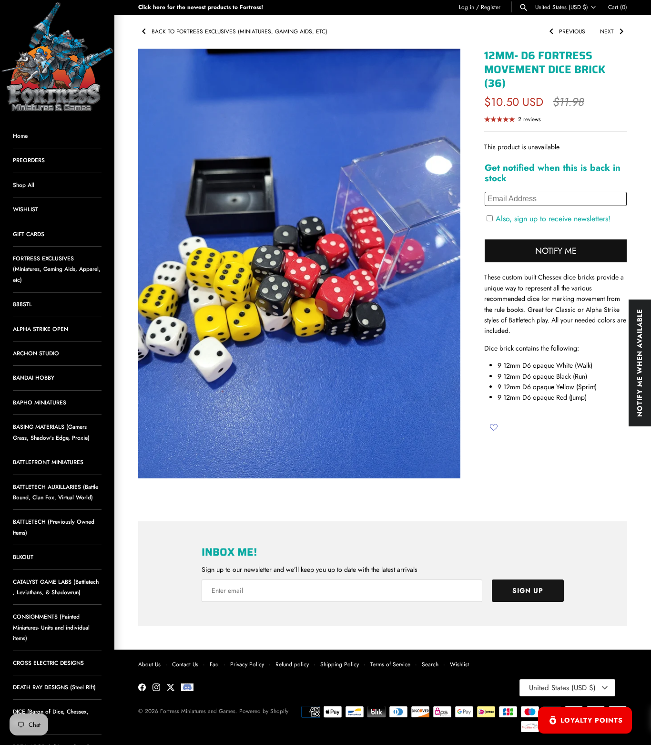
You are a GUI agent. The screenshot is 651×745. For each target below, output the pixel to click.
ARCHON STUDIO (36, 353)
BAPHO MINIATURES (39, 402)
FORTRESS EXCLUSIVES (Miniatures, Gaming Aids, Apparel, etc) (57, 269)
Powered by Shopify (263, 711)
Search (430, 664)
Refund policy (292, 664)
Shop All (23, 185)
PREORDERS (29, 160)
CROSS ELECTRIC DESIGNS (48, 663)
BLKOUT (23, 557)
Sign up (527, 590)
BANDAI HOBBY (33, 377)
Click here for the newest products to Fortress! (200, 7)
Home (20, 136)
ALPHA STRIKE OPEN (40, 329)
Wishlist (459, 664)
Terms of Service (390, 664)
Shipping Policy (339, 664)
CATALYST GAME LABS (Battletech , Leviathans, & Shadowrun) (56, 587)
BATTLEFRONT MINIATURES (48, 462)
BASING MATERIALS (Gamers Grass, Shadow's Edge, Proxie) (51, 432)
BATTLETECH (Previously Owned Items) (53, 526)
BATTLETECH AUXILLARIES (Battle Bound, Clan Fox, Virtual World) (55, 492)
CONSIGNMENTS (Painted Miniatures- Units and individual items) (51, 627)
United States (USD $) (561, 7)
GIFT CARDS (28, 234)
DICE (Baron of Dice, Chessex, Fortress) (51, 716)
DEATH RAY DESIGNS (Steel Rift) (54, 687)
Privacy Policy (247, 664)
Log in (466, 7)
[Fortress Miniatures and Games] (57, 57)
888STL (22, 304)
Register (490, 7)
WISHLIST (25, 209)
